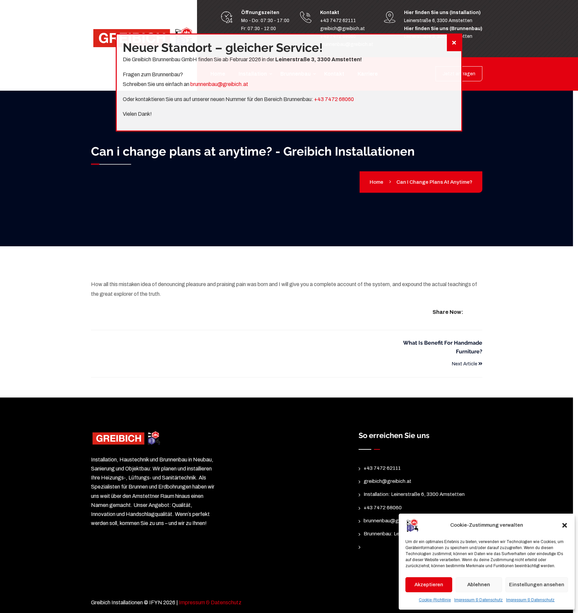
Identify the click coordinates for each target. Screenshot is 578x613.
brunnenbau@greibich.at (219, 84)
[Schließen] (454, 42)
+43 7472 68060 (334, 99)
